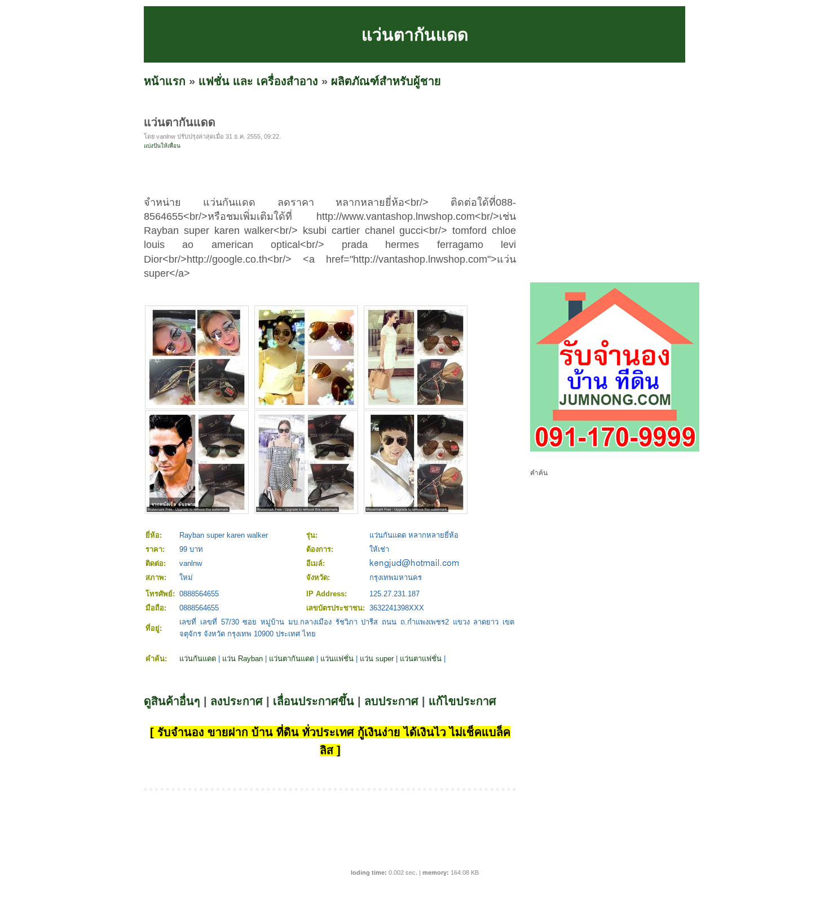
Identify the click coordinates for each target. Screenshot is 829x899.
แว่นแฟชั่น (337, 658)
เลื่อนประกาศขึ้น (313, 701)
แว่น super (377, 658)
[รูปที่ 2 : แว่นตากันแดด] (306, 405)
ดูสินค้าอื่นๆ (172, 701)
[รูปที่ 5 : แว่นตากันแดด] (306, 510)
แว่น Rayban (242, 658)
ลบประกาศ (391, 701)
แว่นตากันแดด (291, 658)
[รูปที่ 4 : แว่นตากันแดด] (197, 510)
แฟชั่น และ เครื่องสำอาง (258, 81)
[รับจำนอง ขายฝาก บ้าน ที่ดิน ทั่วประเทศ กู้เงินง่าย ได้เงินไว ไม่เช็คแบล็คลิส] (614, 449)
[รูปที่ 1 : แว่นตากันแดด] (197, 405)
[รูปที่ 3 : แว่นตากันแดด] (415, 405)
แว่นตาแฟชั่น (421, 658)
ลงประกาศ (236, 701)
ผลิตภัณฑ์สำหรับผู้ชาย (386, 81)
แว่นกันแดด (197, 658)
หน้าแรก (165, 81)
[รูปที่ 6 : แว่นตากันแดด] (415, 510)
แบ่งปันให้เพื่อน (162, 146)
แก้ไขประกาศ (462, 701)
